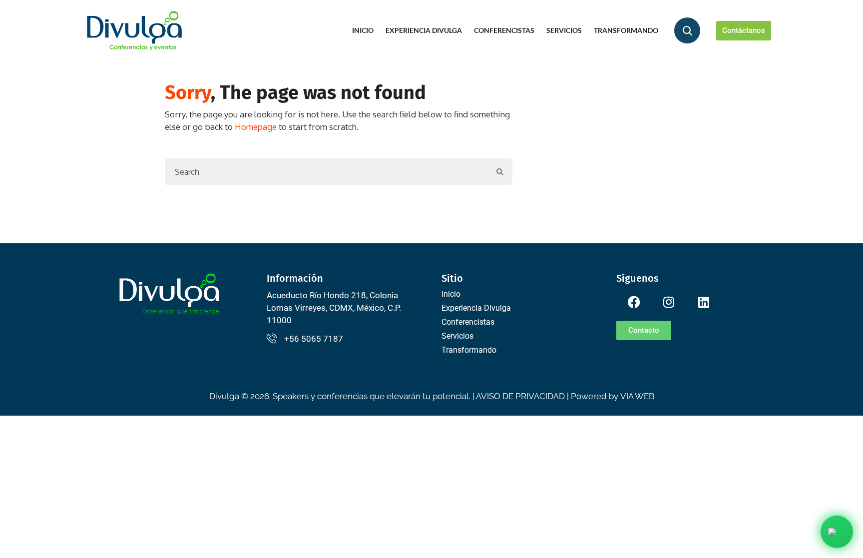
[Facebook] (633, 302)
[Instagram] (668, 302)
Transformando (626, 30)
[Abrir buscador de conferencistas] (687, 30)
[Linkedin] (703, 302)
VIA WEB (637, 396)
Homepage (256, 126)
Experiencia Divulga (424, 30)
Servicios (564, 30)
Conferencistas (504, 30)
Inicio (363, 30)
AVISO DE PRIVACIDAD (520, 396)
